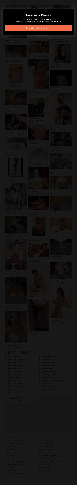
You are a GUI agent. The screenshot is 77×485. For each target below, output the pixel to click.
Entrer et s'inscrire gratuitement (38, 28)
